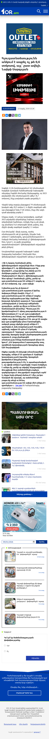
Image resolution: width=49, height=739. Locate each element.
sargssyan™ (37, 732)
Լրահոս (7, 432)
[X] (10, 115)
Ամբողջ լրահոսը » (24, 494)
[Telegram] (19, 115)
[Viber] (13, 115)
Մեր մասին (23, 724)
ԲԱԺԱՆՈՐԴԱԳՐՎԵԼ (24, 693)
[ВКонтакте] (6, 115)
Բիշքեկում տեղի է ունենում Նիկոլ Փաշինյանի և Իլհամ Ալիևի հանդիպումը (25, 2)
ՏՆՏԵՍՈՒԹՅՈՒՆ (9, 109)
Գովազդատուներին (37, 724)
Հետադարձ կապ (10, 724)
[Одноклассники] (3, 115)
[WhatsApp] (16, 115)
